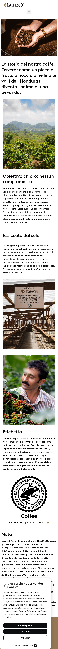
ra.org (45, 522)
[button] (29, 12)
